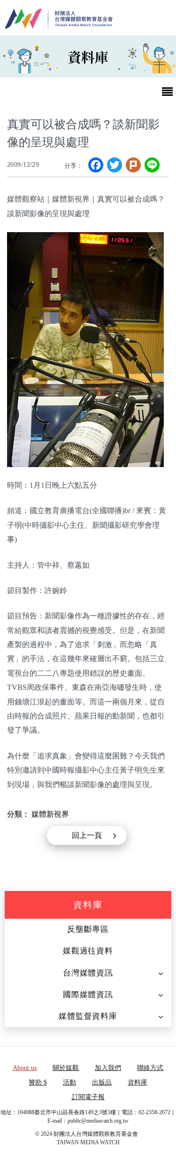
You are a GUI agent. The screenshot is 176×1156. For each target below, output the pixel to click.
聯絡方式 (150, 1067)
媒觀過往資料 (88, 950)
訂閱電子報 (88, 1097)
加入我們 (108, 1067)
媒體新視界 (50, 814)
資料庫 (87, 905)
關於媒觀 (66, 1067)
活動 (69, 1082)
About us (25, 1067)
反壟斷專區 (88, 929)
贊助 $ (38, 1082)
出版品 (102, 1082)
